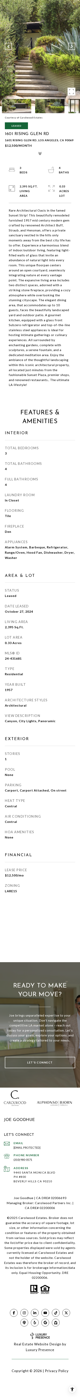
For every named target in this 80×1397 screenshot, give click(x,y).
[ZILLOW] (56, 1322)
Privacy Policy (57, 1371)
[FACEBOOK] (14, 1313)
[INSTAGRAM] (24, 1313)
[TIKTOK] (56, 1313)
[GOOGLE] (45, 1322)
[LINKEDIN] (35, 1313)
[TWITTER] (66, 1313)
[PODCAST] (24, 1322)
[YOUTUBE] (45, 1313)
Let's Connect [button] (40, 1062)
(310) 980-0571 (23, 1159)
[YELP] (35, 1322)
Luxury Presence (40, 1350)
